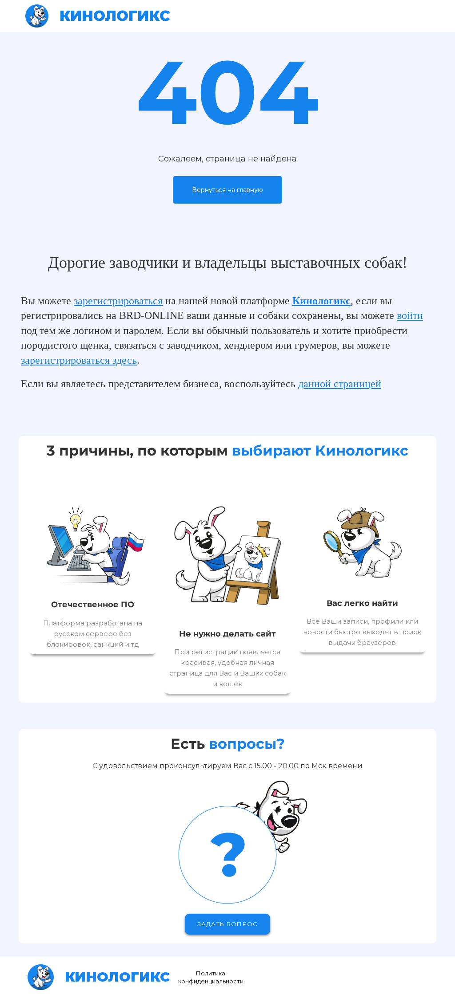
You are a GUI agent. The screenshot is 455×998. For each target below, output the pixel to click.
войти (410, 315)
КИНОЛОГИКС (115, 15)
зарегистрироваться (118, 300)
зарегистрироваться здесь (79, 360)
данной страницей (339, 383)
